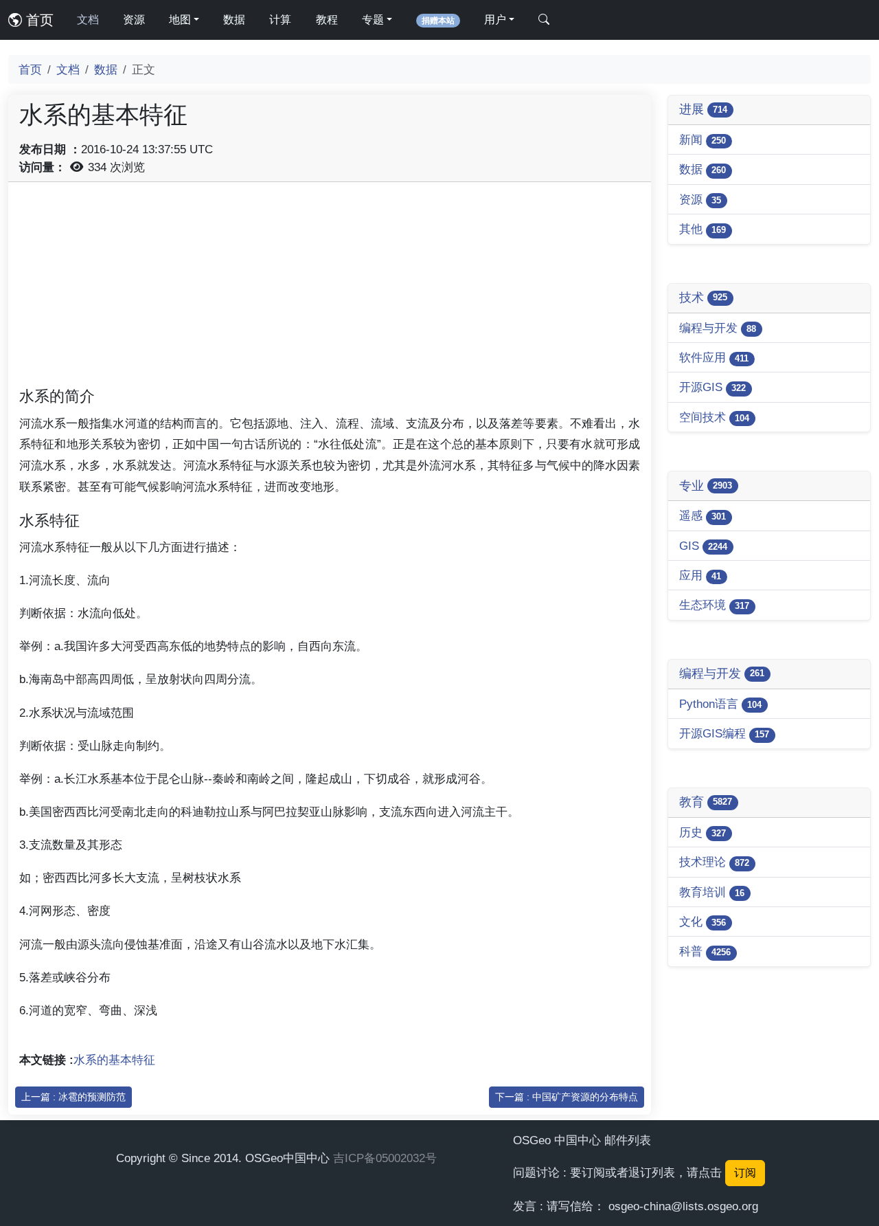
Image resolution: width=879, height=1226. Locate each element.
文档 (88, 19)
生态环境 (714, 605)
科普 (705, 951)
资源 (134, 19)
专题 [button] (373, 19)
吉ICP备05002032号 (385, 1158)
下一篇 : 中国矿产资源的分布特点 (566, 1096)
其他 (702, 229)
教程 (327, 19)
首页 (38, 19)
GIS (703, 546)
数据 (234, 19)
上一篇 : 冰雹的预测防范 (73, 1096)
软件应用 (714, 357)
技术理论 (714, 862)
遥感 (702, 515)
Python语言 (720, 704)
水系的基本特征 (114, 1060)
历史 (702, 832)
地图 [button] (180, 19)
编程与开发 (717, 328)
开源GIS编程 (724, 733)
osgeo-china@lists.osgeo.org (683, 1206)
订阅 (745, 1173)
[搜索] (544, 19)
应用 (700, 575)
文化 (702, 921)
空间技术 (714, 417)
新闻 (702, 139)
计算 (280, 19)
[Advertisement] (329, 289)
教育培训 (711, 892)
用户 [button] (495, 19)
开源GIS (712, 387)
